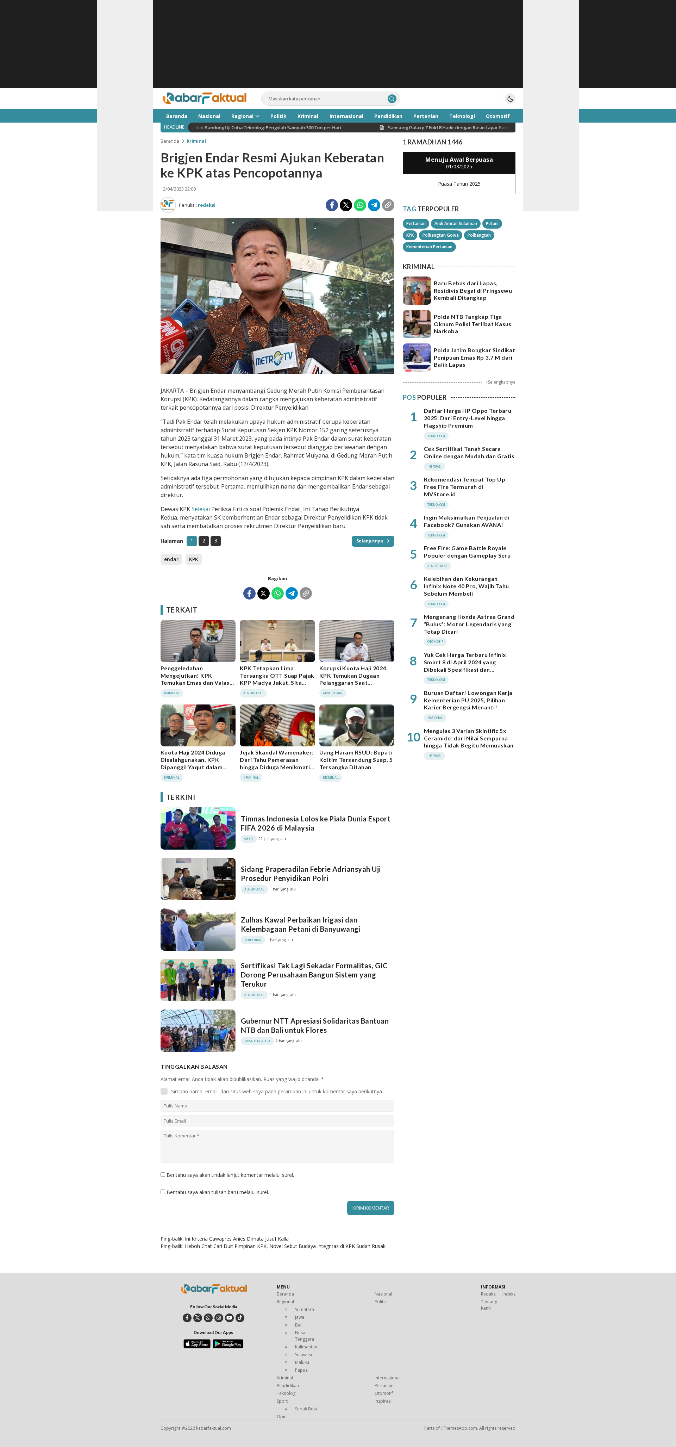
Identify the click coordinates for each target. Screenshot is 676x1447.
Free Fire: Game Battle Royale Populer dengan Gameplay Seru (467, 552)
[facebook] (187, 1318)
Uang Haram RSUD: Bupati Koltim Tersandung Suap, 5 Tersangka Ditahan (356, 759)
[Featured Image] (277, 371)
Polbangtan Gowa (441, 235)
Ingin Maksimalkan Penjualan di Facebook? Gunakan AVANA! (466, 521)
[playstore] (228, 1346)
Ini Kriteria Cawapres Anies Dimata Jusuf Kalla (237, 1238)
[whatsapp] (208, 1318)
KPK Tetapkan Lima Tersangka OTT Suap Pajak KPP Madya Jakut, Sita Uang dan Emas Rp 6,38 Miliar (277, 683)
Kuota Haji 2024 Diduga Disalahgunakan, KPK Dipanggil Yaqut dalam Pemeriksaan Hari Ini (193, 763)
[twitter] (197, 1318)
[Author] (168, 205)
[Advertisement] (338, 49)
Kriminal (196, 141)
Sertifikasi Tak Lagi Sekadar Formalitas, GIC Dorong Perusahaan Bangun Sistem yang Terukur (314, 974)
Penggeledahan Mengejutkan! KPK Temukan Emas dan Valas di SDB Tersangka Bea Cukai (195, 683)
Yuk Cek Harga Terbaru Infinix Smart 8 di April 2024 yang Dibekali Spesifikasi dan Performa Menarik (465, 665)
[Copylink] (388, 205)
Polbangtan (479, 235)
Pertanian (416, 223)
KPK (193, 559)
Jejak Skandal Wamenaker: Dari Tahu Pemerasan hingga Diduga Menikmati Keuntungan (277, 763)
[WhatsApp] (360, 205)
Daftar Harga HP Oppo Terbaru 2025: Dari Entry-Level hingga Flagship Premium (467, 418)
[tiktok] (240, 1318)
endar (171, 559)
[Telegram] (374, 205)
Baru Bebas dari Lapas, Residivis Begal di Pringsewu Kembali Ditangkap (473, 290)
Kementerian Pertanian (429, 247)
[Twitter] (346, 205)
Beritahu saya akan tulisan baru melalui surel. (218, 1192)
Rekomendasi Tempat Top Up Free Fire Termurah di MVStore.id (464, 486)
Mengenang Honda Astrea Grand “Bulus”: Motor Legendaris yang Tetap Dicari (469, 624)
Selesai (201, 509)
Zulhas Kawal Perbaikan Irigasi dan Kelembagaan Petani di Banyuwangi (301, 924)
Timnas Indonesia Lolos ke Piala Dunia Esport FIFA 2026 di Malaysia (315, 823)
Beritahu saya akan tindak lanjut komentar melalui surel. (230, 1175)
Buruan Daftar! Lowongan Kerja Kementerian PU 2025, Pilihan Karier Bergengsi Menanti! (468, 700)
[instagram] (218, 1318)
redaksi (206, 205)
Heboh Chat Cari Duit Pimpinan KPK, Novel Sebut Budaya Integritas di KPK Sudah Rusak (285, 1246)
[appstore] (197, 1346)
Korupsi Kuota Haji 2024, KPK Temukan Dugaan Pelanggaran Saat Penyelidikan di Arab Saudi (356, 679)
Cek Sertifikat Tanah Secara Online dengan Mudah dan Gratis (469, 452)
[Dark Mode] (510, 98)
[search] (392, 98)
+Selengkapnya (500, 382)
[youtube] (229, 1318)
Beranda (170, 141)
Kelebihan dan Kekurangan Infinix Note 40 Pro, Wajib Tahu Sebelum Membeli (466, 586)
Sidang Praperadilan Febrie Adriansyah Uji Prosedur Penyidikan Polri (311, 873)
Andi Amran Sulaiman (455, 223)
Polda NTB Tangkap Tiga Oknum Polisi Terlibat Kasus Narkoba (473, 324)
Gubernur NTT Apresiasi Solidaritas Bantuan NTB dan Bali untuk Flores (315, 1025)
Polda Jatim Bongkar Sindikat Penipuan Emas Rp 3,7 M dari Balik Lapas (474, 357)
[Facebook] (332, 205)
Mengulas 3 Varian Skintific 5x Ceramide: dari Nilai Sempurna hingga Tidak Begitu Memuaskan (469, 738)
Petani (492, 223)
